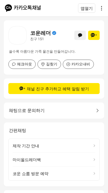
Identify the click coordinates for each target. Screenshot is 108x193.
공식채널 (54, 33)
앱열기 (87, 8)
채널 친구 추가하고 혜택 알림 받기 (58, 88)
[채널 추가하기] (94, 35)
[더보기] (99, 8)
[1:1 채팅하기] (80, 35)
